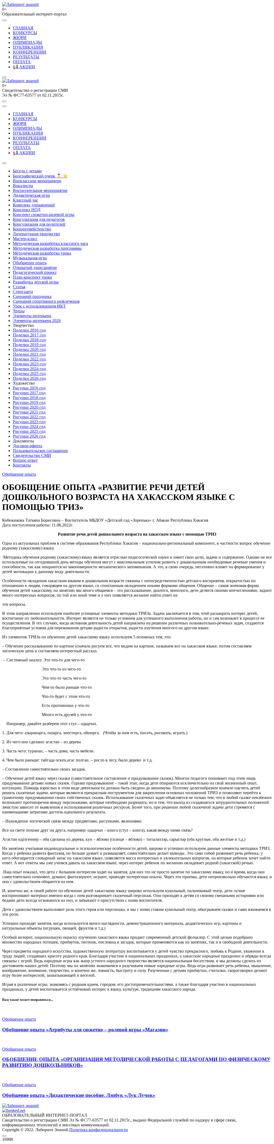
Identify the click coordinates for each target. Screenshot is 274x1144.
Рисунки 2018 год (29, 397)
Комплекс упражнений (34, 205)
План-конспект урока (32, 277)
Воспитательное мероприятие (40, 190)
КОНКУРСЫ (25, 33)
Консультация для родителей (39, 224)
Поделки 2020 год (29, 349)
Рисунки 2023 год (29, 421)
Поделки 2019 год (29, 344)
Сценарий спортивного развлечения (46, 301)
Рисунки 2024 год (29, 426)
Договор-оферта (27, 446)
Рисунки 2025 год (29, 431)
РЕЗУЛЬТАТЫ (26, 57)
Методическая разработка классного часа (50, 243)
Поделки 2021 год (29, 354)
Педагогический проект (35, 272)
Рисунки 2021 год (29, 412)
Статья (19, 287)
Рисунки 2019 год (29, 402)
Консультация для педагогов (39, 219)
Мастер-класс (25, 238)
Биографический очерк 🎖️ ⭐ (40, 176)
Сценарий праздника (32, 296)
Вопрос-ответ (25, 460)
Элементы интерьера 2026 (37, 320)
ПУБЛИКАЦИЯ (28, 47)
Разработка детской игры (36, 282)
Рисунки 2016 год (29, 388)
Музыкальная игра (30, 258)
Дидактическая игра (31, 195)
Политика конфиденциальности (98, 1129)
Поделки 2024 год (29, 368)
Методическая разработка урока (42, 253)
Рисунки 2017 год (29, 393)
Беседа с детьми (27, 171)
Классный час (25, 200)
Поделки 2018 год (29, 340)
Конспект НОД (26, 209)
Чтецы (19, 311)
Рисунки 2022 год (29, 417)
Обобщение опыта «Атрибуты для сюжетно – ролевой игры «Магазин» (85, 1029)
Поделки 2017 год (29, 335)
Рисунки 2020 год (29, 407)
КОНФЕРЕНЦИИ (29, 52)
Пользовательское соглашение (40, 450)
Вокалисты (23, 185)
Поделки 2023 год (29, 364)
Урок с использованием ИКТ (39, 306)
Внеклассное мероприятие (37, 181)
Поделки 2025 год (29, 373)
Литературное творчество (36, 234)
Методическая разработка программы (47, 248)
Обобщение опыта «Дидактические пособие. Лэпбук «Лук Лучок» (78, 1095)
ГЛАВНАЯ (23, 28)
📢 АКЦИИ (24, 67)
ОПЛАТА (22, 61)
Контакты (22, 465)
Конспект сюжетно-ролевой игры (43, 214)
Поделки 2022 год (29, 359)
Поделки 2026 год (29, 378)
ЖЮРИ (19, 37)
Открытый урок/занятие (35, 267)
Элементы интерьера (32, 315)
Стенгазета (23, 291)
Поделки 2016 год (29, 330)
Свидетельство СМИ (32, 455)
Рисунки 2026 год (29, 436)
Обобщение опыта (30, 262)
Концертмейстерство (32, 229)
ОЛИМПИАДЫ (27, 42)
